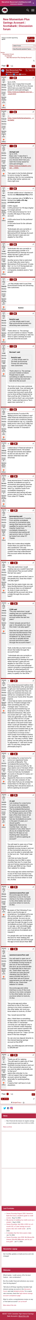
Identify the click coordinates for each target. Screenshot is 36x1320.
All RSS (6, 1099)
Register (31, 41)
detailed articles (19, 1291)
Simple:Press (17, 1102)
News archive (7, 1127)
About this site (24, 1316)
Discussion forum (8, 54)
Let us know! (22, 1301)
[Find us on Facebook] (8, 1108)
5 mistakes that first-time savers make (18, 1233)
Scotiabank (8, 56)
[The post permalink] (11, 78)
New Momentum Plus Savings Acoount (19, 57)
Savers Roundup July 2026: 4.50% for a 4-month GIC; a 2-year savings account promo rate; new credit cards (19, 1226)
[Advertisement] (18, 1150)
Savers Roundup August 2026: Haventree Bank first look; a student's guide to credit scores (19, 1216)
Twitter (17, 74)
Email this (23, 74)
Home (3, 52)
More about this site (9, 1305)
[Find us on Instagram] (11, 1108)
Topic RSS (31, 70)
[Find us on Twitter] (4, 1108)
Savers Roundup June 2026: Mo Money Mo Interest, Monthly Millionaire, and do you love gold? (20, 1239)
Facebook (10, 74)
